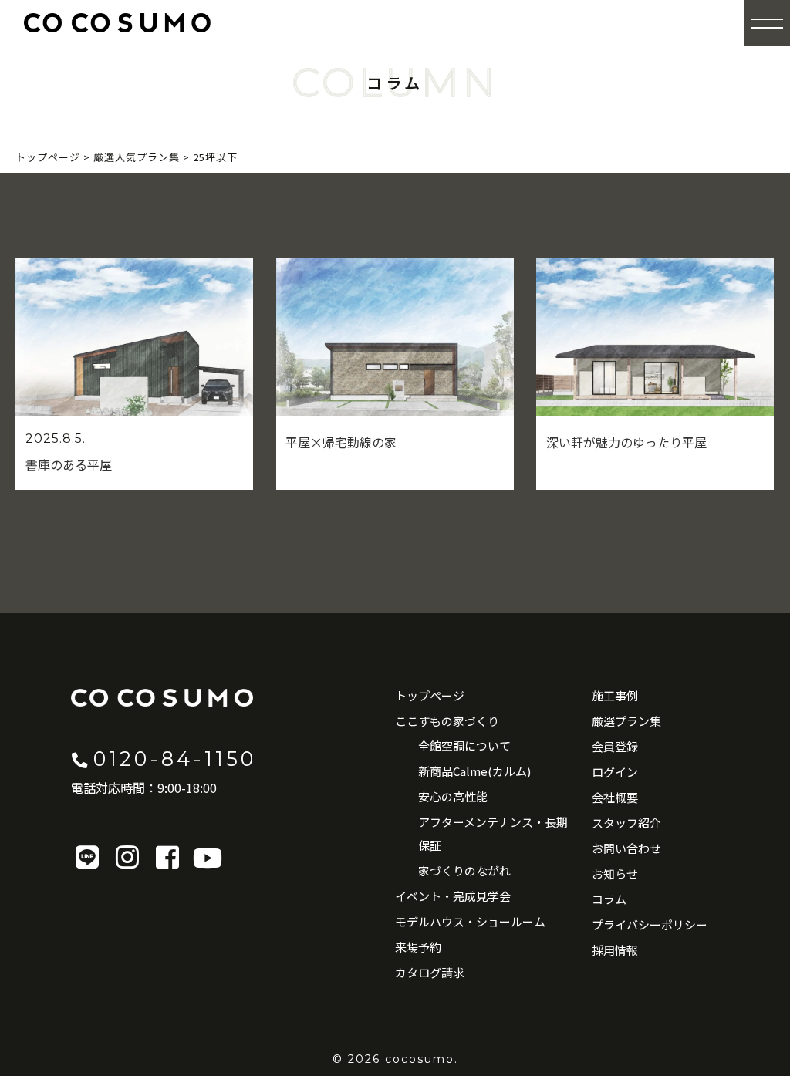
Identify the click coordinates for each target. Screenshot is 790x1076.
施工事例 (615, 695)
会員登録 (615, 746)
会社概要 (615, 797)
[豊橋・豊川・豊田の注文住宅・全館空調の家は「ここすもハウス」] (117, 22)
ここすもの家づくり (447, 721)
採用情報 (615, 950)
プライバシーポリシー (649, 924)
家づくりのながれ (464, 870)
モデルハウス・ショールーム (470, 921)
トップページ (429, 695)
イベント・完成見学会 (453, 896)
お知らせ (615, 873)
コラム (609, 899)
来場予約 (418, 947)
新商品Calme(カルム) (474, 771)
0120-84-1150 (174, 759)
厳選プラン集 (626, 721)
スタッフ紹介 (626, 823)
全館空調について (464, 745)
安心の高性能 (453, 796)
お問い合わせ (626, 848)
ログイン (615, 772)
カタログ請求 (429, 972)
